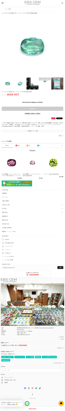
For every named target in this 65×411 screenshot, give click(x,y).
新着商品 (4, 193)
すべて (7, 145)
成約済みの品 (5, 224)
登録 (60, 267)
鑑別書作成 (5, 216)
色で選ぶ (4, 208)
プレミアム (5, 197)
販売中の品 (5, 220)
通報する (61, 135)
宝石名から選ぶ (6, 205)
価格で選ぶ (5, 212)
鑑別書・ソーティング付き (9, 231)
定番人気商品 (5, 201)
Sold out (32, 109)
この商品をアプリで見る (32, 131)
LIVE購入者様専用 (7, 227)
